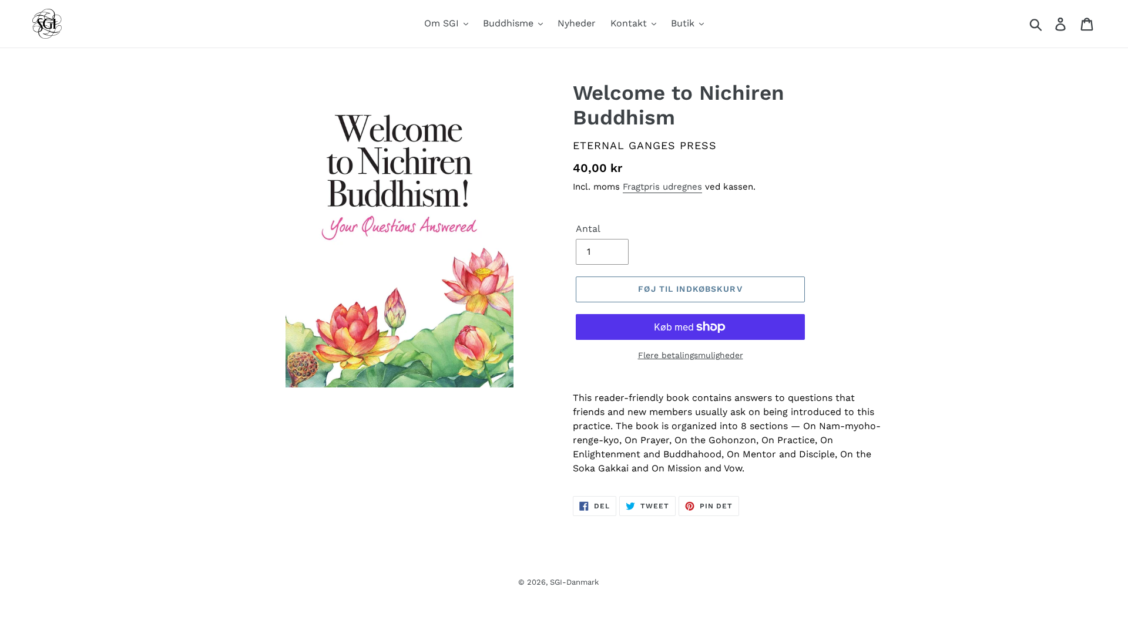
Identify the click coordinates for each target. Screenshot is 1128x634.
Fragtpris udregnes (662, 186)
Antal (588, 228)
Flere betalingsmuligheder (690, 355)
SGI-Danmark (574, 582)
